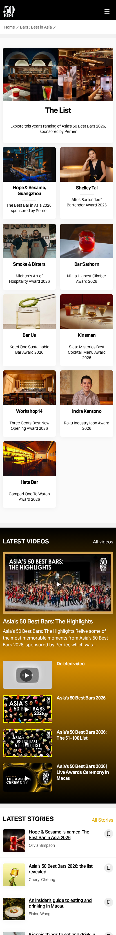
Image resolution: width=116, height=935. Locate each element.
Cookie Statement (75, 509)
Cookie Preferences (58, 527)
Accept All (58, 543)
